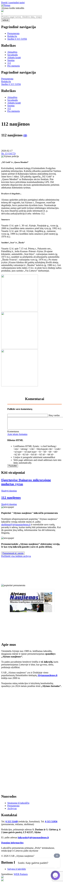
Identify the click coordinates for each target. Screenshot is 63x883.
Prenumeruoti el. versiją (12, 553)
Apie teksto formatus (17, 434)
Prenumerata (13, 33)
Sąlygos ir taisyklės (16, 869)
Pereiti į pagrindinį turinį (13, 2)
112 (9, 63)
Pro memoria (13, 65)
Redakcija (12, 36)
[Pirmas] (5, 5)
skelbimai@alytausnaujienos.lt (15, 524)
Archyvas (12, 808)
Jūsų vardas (54, 415)
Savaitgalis (12, 54)
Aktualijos (12, 52)
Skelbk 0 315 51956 (17, 39)
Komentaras (13, 431)
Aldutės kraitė (14, 57)
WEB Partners (21, 874)
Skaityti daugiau (9, 490)
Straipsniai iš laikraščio (18, 803)
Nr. (8, 153)
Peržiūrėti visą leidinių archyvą (16, 556)
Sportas (11, 60)
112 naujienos (11, 497)
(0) (25, 135)
